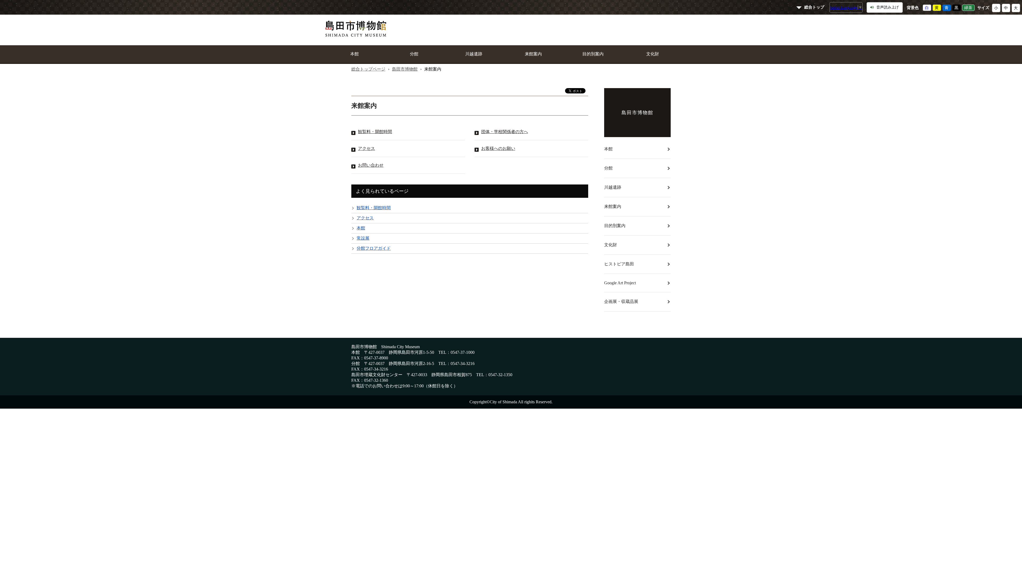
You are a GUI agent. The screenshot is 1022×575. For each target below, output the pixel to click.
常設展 (363, 238)
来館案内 (533, 54)
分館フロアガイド (374, 248)
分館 (414, 54)
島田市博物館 (405, 69)
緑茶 (968, 8)
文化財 (652, 54)
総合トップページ (368, 69)
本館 (354, 54)
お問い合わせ (371, 165)
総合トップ (814, 7)
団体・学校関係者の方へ (504, 131)
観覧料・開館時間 (375, 131)
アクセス (366, 148)
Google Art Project (620, 283)
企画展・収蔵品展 (621, 301)
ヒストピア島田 (619, 264)
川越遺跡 (473, 54)
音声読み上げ (887, 7)
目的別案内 (593, 54)
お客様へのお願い (498, 148)
